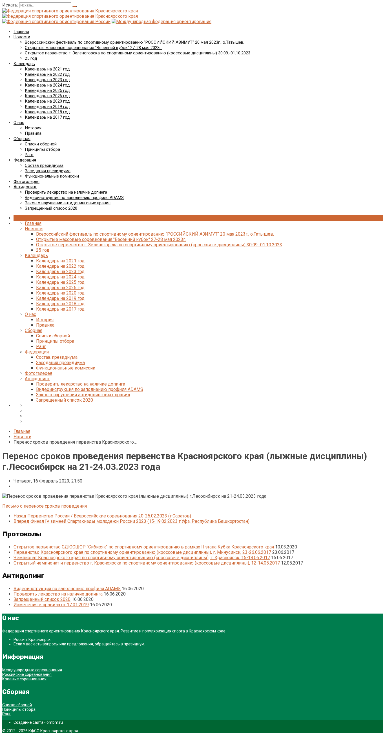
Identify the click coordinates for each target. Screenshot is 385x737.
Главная (21, 31)
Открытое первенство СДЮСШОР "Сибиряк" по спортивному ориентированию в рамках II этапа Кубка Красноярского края (144, 547)
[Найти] (74, 6)
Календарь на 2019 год (47, 106)
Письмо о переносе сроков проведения (44, 506)
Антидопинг (25, 186)
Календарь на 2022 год (47, 74)
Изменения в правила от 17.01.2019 (51, 604)
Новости (22, 36)
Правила (33, 133)
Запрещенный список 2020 (51, 208)
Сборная (22, 138)
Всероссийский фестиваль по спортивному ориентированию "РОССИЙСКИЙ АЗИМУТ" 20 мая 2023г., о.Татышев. (134, 42)
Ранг (29, 154)
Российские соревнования (27, 674)
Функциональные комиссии (52, 176)
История (33, 127)
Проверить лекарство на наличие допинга (66, 192)
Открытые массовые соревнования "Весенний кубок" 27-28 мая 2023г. (93, 47)
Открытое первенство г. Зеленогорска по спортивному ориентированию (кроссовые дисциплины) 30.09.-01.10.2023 (137, 53)
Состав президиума (44, 165)
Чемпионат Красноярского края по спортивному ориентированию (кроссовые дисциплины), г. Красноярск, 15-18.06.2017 (142, 557)
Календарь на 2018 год (47, 111)
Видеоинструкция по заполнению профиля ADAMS (74, 197)
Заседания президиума (47, 170)
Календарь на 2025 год (47, 90)
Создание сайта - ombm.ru (38, 722)
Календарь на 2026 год (47, 95)
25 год (31, 58)
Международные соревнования (32, 670)
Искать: (10, 5)
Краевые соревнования (24, 679)
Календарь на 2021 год (47, 69)
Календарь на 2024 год (47, 85)
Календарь (24, 63)
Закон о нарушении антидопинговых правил (67, 202)
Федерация (25, 160)
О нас (19, 122)
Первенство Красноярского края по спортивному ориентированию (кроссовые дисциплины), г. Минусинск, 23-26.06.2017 (142, 552)
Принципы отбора (42, 149)
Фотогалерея (26, 181)
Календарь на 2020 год (47, 101)
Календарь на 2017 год (47, 117)
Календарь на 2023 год (47, 79)
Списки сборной (41, 144)
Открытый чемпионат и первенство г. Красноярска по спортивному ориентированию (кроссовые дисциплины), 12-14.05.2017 (147, 563)
